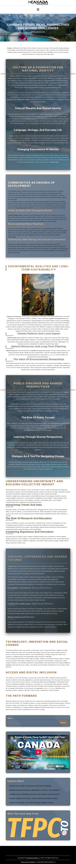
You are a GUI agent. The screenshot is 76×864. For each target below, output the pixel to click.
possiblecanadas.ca (32, 858)
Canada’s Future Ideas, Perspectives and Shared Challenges (30, 786)
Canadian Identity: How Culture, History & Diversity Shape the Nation (33, 798)
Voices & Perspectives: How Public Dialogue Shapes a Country (31, 802)
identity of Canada (49, 688)
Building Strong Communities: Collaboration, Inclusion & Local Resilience (34, 790)
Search (10, 718)
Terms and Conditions (28, 862)
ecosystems (52, 355)
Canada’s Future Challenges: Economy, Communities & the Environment (34, 794)
